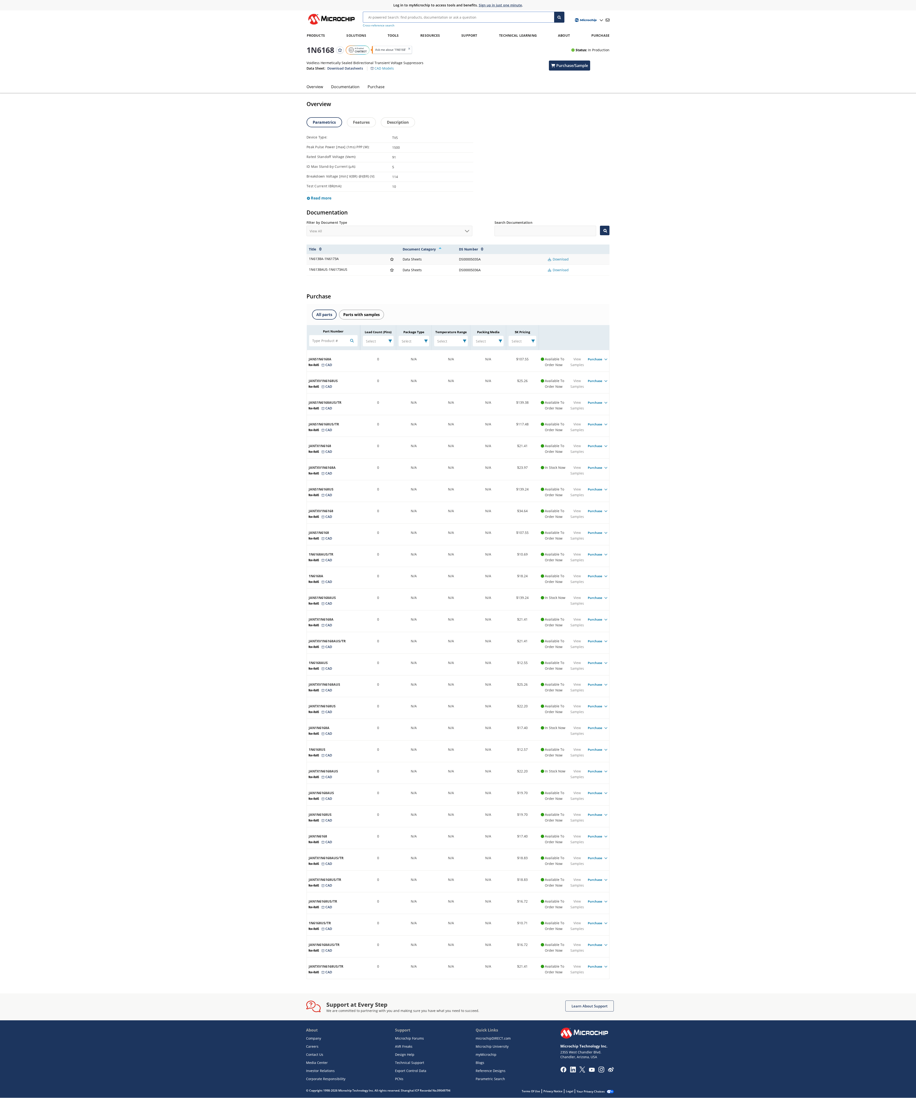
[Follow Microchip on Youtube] (592, 1070)
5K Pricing (522, 332)
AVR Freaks (403, 1046)
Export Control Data (410, 1070)
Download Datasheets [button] (345, 68)
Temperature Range (451, 332)
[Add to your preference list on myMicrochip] (340, 49)
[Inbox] (607, 20)
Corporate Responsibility (325, 1079)
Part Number (333, 331)
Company (313, 1038)
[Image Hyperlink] (331, 24)
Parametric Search (490, 1079)
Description (398, 122)
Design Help (404, 1054)
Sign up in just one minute (500, 5)
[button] (385, 66)
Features (361, 122)
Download (560, 259)
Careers (312, 1046)
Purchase (376, 86)
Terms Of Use (531, 1091)
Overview (315, 86)
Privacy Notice (552, 1091)
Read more (320, 198)
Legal (569, 1091)
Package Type (413, 332)
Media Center (317, 1062)
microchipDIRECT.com (493, 1038)
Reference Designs (490, 1070)
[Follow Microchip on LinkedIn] (573, 1071)
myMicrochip (486, 1054)
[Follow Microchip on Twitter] (582, 1071)
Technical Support (409, 1062)
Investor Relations (320, 1070)
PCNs (399, 1079)
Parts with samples (361, 314)
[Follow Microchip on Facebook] (563, 1071)
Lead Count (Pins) (378, 332)
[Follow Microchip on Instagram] (601, 1071)
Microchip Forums (409, 1038)
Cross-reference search (378, 25)
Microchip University (492, 1046)
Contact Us (314, 1054)
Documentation (345, 86)
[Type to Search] (604, 230)
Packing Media (488, 332)
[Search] (559, 17)
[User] (588, 20)
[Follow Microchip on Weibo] (611, 1070)
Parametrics (324, 122)
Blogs (480, 1062)
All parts (324, 314)
